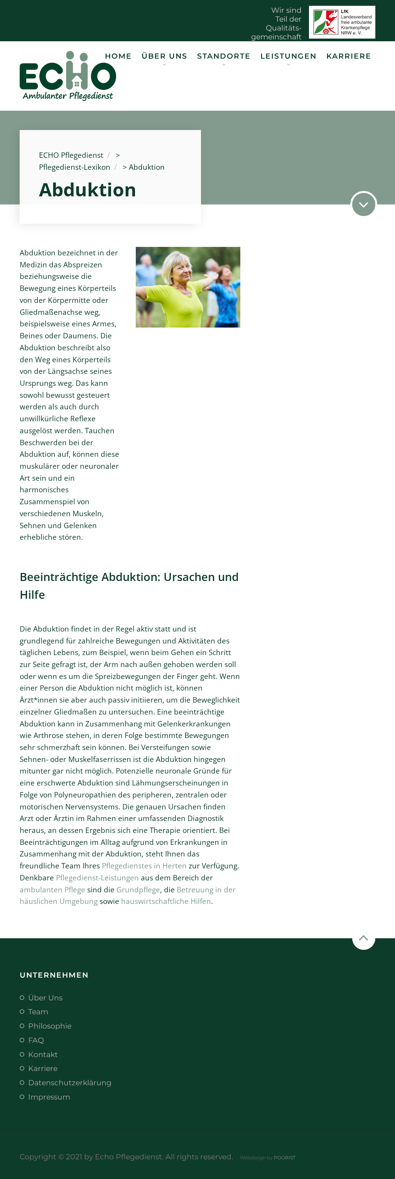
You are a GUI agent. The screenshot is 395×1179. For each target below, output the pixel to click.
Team (38, 1011)
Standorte (224, 56)
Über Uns (164, 56)
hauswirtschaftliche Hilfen (166, 901)
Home (118, 56)
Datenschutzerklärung (69, 1082)
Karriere (348, 56)
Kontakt (43, 1054)
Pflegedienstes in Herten (144, 865)
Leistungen (288, 56)
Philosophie (49, 1025)
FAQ (36, 1040)
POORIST (284, 1157)
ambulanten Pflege (52, 889)
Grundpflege (138, 889)
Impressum (49, 1096)
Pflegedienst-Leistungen (97, 877)
